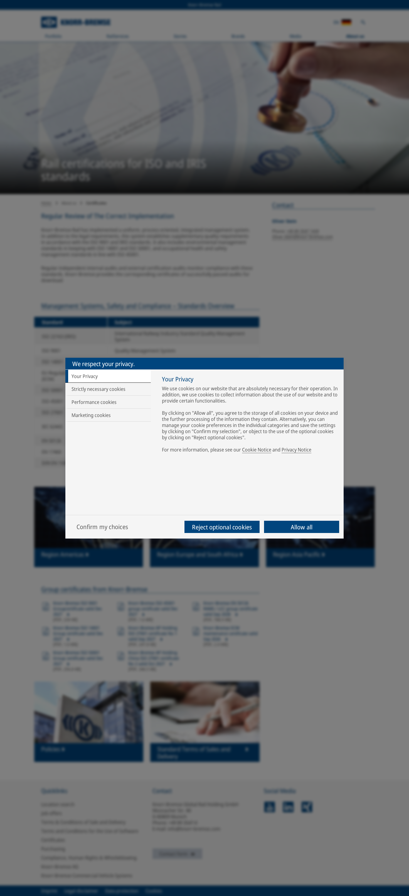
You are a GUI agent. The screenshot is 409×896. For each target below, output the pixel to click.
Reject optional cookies (222, 527)
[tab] (108, 376)
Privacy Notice (296, 449)
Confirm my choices (102, 526)
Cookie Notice (256, 449)
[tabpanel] (250, 415)
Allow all (302, 527)
